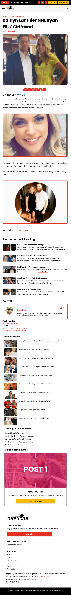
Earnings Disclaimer (44, 576)
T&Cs (9, 563)
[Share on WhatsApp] (37, 90)
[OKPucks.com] (8, 8)
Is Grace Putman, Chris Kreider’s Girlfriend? (34, 349)
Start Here (11, 554)
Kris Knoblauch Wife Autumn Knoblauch (19, 436)
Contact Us (11, 569)
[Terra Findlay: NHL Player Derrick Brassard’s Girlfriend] (10, 387)
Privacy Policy (12, 560)
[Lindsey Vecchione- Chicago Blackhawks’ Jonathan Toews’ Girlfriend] (10, 344)
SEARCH (5, 2)
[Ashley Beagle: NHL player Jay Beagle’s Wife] (10, 421)
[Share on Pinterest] (25, 90)
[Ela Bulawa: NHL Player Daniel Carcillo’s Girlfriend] (10, 378)
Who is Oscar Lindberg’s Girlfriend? (16, 328)
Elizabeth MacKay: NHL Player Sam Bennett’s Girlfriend (37, 367)
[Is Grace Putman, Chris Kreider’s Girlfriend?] (10, 352)
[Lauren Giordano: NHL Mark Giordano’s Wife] (10, 404)
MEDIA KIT (53, 2)
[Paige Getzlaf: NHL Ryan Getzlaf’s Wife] (10, 412)
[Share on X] (33, 90)
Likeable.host (44, 590)
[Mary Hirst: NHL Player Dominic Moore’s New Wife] (10, 361)
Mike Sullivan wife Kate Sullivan (15, 445)
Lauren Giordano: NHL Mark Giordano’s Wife (34, 401)
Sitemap (10, 566)
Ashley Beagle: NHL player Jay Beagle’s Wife (34, 418)
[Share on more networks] (45, 90)
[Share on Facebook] (29, 90)
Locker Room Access (16, 16)
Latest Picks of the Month (20, 2)
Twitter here (23, 230)
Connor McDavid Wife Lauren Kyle (17, 433)
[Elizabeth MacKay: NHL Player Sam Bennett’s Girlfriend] (10, 369)
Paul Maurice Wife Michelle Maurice (17, 439)
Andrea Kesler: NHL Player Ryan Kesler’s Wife (34, 392)
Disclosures (11, 557)
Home (5, 16)
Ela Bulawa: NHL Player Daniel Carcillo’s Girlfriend (36, 375)
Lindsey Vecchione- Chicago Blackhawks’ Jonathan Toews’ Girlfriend (41, 341)
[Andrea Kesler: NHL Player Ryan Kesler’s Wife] (10, 395)
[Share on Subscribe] (41, 90)
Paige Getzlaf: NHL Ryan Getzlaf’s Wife (32, 410)
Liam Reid (21, 310)
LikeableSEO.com (57, 590)
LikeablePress (33, 590)
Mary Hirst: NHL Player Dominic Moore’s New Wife (36, 358)
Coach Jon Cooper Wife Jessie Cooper (18, 442)
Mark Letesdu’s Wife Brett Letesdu (15, 330)
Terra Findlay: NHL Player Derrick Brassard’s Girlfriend (37, 384)
